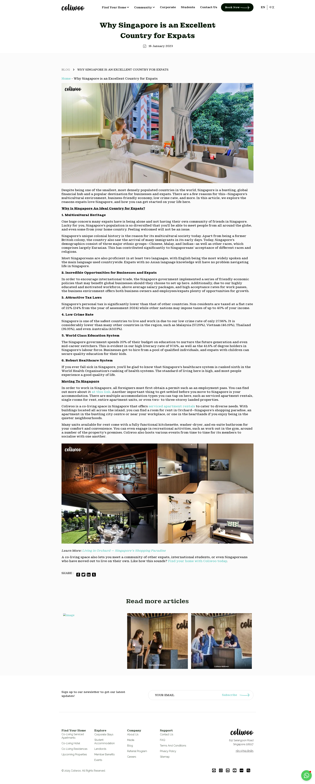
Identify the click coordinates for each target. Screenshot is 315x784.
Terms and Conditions (173, 745)
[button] (306, 775)
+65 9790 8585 (244, 750)
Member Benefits (104, 754)
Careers (131, 756)
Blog (66, 69)
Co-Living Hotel (71, 743)
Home (66, 78)
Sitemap (165, 756)
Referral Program (137, 751)
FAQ (162, 740)
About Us (132, 734)
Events (98, 760)
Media (130, 740)
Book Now (232, 7)
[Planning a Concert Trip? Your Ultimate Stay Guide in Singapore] (157, 641)
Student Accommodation (104, 741)
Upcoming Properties (74, 754)
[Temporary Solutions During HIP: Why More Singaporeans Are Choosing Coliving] (221, 641)
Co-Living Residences (74, 748)
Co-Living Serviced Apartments (73, 736)
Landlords (100, 748)
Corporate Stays (103, 734)
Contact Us (166, 734)
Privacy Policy (168, 751)
